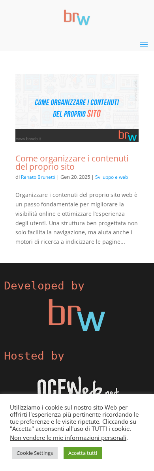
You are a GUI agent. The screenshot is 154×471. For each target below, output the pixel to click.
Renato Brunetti (38, 177)
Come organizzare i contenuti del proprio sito (71, 162)
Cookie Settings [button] (35, 452)
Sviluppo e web (111, 177)
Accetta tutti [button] (82, 452)
